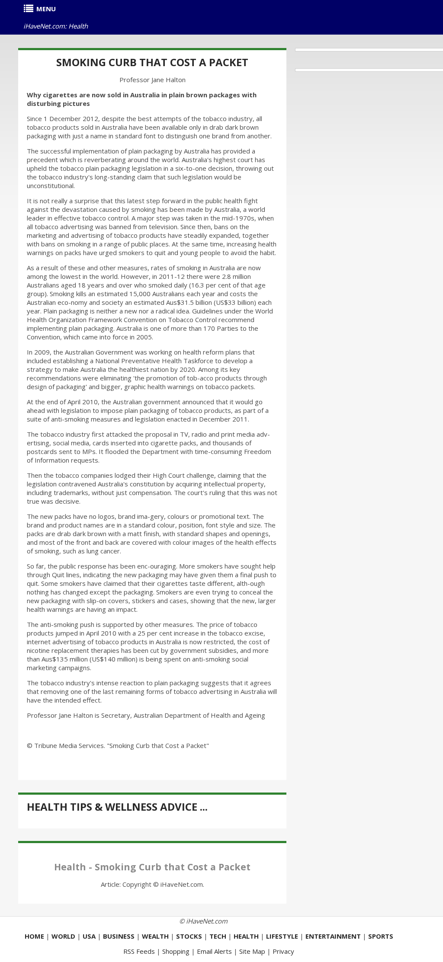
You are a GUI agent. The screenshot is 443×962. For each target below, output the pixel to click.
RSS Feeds (139, 951)
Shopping (175, 951)
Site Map (252, 951)
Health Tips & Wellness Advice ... (117, 806)
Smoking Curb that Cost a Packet (152, 62)
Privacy (283, 951)
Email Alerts (214, 951)
